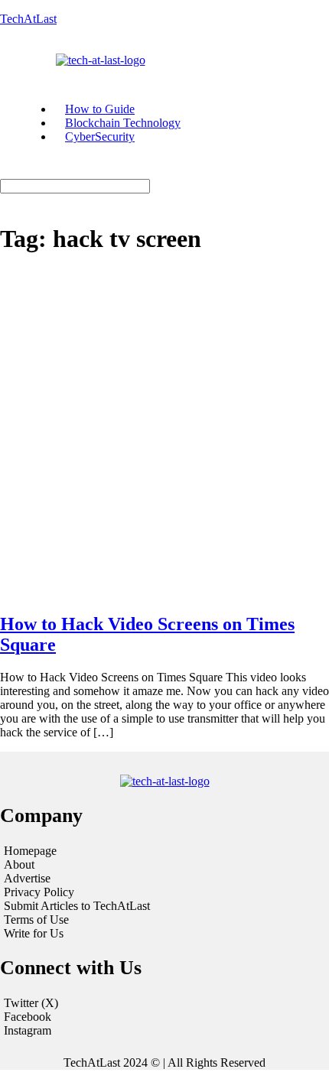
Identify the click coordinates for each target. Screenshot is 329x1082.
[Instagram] (164, 1031)
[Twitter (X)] (164, 1003)
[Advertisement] (164, 434)
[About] (164, 865)
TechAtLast (28, 18)
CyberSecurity (100, 136)
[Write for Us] (164, 934)
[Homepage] (164, 851)
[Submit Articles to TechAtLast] (164, 906)
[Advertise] (164, 878)
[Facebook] (164, 1017)
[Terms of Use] (164, 920)
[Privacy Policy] (164, 892)
